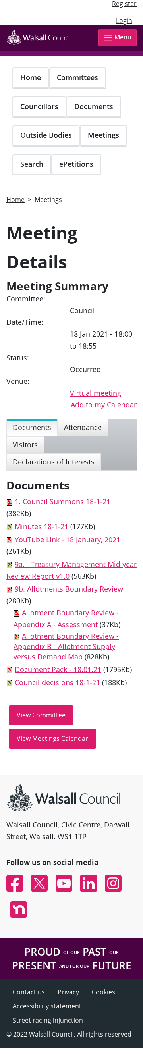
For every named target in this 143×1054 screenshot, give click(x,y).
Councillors (39, 106)
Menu (122, 37)
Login (124, 20)
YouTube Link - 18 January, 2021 (67, 539)
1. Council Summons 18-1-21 (62, 501)
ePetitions (76, 164)
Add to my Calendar (104, 404)
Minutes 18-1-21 (41, 526)
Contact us (29, 992)
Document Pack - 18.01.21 (58, 669)
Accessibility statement (47, 1006)
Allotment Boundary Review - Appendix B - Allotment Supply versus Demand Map (66, 646)
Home (30, 77)
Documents (93, 106)
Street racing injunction (48, 1020)
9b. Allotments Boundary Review (69, 588)
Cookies (103, 992)
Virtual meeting (95, 393)
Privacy (68, 992)
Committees (77, 77)
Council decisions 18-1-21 (57, 682)
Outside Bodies (46, 135)
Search (31, 164)
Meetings (103, 135)
